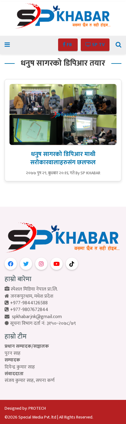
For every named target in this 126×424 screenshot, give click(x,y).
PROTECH (37, 408)
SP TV (98, 45)
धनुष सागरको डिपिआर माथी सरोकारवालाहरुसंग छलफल (63, 158)
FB (69, 45)
